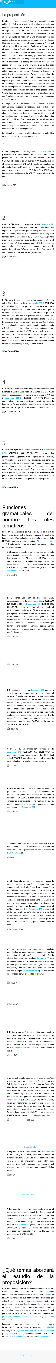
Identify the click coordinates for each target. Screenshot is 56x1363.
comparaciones (18, 1337)
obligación (8, 1333)
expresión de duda (46, 1330)
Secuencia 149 (13, 571)
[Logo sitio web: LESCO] (12, 2)
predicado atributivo (11, 1316)
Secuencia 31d (13, 1100)
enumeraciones (43, 1337)
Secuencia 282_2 (36, 303)
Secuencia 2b (47, 151)
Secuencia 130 (35, 909)
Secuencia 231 (28, 807)
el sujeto (47, 1295)
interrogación (30, 1330)
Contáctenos (31, 1355)
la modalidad (48, 1327)
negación (20, 1330)
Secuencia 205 (47, 1151)
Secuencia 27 (42, 958)
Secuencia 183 (33, 604)
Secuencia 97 (15, 853)
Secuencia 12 (47, 224)
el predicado (36, 1301)
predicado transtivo (32, 1316)
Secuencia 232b (35, 601)
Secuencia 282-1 (12, 398)
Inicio (22, 1355)
